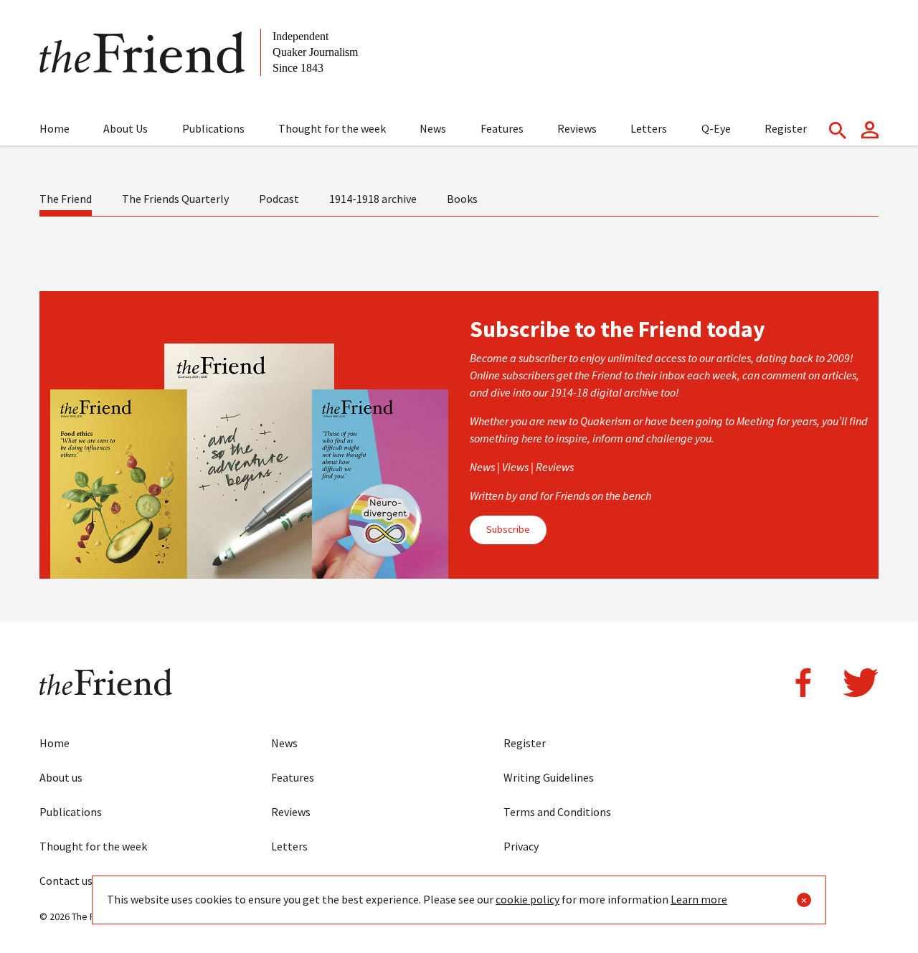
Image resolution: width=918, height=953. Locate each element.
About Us (125, 128)
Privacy (521, 846)
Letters (648, 128)
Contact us (66, 880)
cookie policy (527, 899)
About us (60, 777)
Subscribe (508, 529)
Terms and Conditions (557, 812)
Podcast (279, 198)
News (433, 128)
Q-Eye (716, 128)
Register (786, 128)
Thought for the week (332, 128)
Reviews (577, 128)
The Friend (65, 198)
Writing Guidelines (548, 777)
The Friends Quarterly (175, 198)
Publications (213, 128)
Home (54, 128)
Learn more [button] (699, 899)
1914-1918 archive (373, 198)
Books (462, 198)
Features (502, 128)
